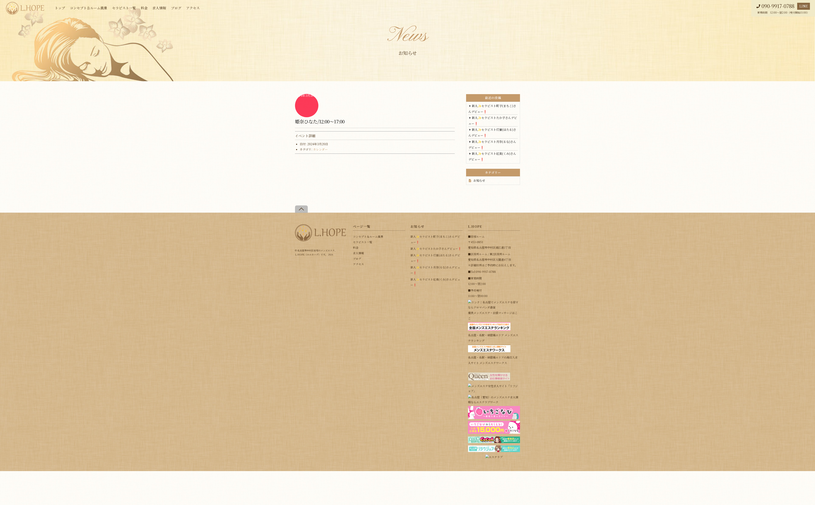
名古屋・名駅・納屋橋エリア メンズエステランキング (493, 338)
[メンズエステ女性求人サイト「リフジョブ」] (494, 391)
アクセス (193, 8)
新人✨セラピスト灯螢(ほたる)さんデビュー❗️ (435, 258)
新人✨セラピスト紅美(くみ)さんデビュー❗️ (435, 282)
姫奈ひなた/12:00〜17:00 (319, 121)
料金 (144, 8)
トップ (60, 8)
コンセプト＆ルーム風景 (88, 8)
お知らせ (479, 180)
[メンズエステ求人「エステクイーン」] (489, 380)
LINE (803, 6)
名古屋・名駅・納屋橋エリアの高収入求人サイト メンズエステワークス (493, 360)
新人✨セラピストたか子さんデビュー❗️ (435, 249)
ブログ (176, 8)
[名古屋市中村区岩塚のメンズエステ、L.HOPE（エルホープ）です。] (320, 239)
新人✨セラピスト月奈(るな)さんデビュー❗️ (435, 270)
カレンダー (320, 149)
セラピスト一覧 (124, 8)
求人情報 (159, 8)
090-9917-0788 (778, 6)
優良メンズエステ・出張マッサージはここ (492, 315)
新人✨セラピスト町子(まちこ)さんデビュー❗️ (435, 239)
